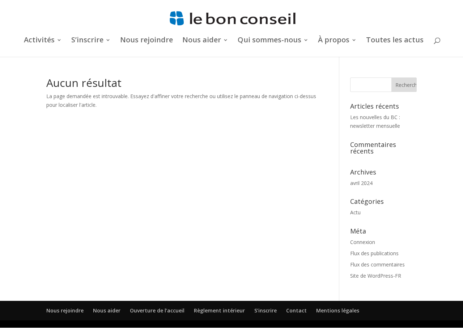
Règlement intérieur (219, 310)
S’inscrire (265, 310)
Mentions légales (337, 310)
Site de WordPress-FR (375, 275)
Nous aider (201, 41)
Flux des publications (374, 253)
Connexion (362, 242)
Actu (355, 212)
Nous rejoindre (146, 41)
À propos (333, 41)
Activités (39, 41)
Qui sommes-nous (269, 41)
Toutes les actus (395, 41)
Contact (296, 310)
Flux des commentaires (377, 264)
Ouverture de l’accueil (157, 310)
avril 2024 (361, 183)
